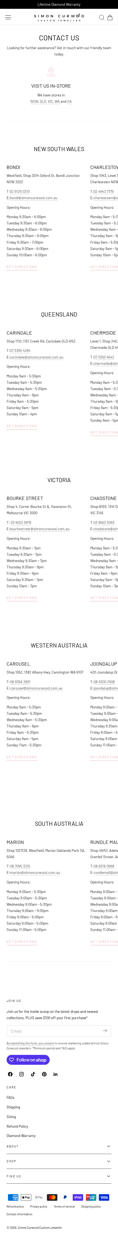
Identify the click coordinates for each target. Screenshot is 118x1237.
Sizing (11, 1116)
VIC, (51, 101)
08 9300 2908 (104, 682)
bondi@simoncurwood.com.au (33, 198)
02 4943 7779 (104, 191)
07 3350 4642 (104, 357)
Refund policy (15, 1206)
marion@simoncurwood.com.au (35, 872)
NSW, (34, 101)
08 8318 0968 (104, 866)
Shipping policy (91, 1206)
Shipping (13, 1107)
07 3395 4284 (20, 350)
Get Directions (22, 266)
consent (49, 1043)
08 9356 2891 (20, 682)
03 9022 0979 (21, 522)
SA (69, 101)
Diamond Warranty (21, 1135)
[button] (8, 17)
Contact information (19, 1214)
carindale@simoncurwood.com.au (36, 357)
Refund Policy (17, 1126)
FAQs (10, 1097)
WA (58, 101)
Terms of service (64, 1206)
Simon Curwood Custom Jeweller (40, 1227)
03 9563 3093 (104, 522)
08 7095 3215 (20, 866)
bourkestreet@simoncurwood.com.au (39, 529)
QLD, (43, 101)
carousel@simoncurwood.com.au (36, 688)
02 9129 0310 (20, 191)
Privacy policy (38, 1206)
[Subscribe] (105, 1030)
